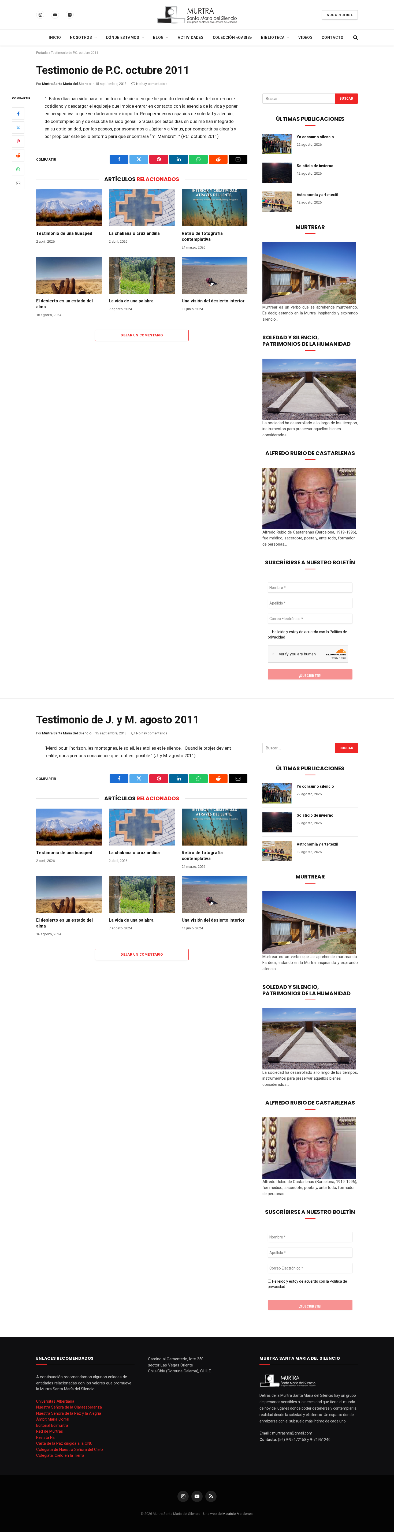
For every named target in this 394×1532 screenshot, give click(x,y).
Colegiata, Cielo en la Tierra (60, 1455)
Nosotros (81, 37)
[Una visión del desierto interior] (214, 275)
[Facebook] (18, 113)
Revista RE (45, 1437)
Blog (158, 37)
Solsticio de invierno (315, 166)
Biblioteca (272, 37)
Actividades (191, 37)
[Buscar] (355, 38)
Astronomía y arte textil (317, 195)
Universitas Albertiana (55, 1401)
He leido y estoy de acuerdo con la (307, 634)
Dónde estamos (122, 37)
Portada (42, 53)
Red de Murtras (49, 1431)
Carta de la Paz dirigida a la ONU (64, 1443)
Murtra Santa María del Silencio (66, 84)
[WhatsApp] (18, 169)
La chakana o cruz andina (134, 233)
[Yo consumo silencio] (277, 144)
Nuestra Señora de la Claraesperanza (69, 1407)
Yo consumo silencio (315, 137)
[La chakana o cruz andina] (141, 207)
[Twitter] (18, 127)
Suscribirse (340, 15)
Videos (305, 37)
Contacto (333, 37)
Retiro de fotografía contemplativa (202, 236)
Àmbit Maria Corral (52, 1419)
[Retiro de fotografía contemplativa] (214, 207)
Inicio (55, 37)
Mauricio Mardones (237, 1514)
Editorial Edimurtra (52, 1425)
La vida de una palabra (131, 300)
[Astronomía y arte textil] (277, 202)
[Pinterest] (18, 141)
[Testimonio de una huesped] (69, 207)
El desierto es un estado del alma (64, 303)
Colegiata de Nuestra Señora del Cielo (69, 1449)
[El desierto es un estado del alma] (69, 275)
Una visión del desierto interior (213, 300)
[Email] (18, 183)
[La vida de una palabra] (141, 275)
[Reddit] (18, 155)
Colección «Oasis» (232, 37)
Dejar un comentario (142, 335)
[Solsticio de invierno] (277, 173)
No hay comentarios (151, 84)
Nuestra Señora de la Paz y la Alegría (68, 1413)
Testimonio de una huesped (64, 233)
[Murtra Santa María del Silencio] (197, 15)
